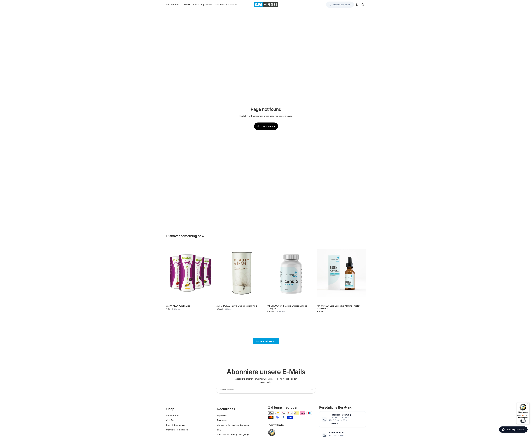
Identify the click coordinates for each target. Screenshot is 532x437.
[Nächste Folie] (211, 273)
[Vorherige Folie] (170, 273)
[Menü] (527, 404)
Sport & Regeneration (176, 425)
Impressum (222, 415)
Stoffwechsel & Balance (177, 430)
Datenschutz (223, 420)
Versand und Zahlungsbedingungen (233, 434)
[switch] (523, 421)
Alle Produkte (172, 415)
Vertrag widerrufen (266, 341)
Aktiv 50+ (170, 420)
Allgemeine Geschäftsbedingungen (233, 425)
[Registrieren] (312, 389)
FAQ (219, 430)
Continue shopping (266, 126)
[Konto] (357, 5)
